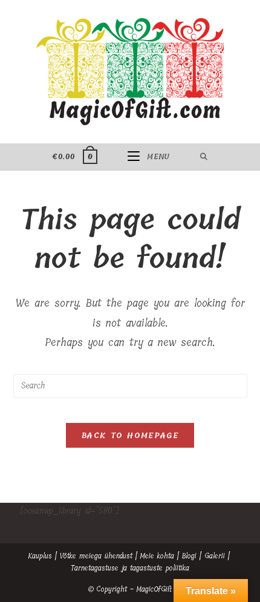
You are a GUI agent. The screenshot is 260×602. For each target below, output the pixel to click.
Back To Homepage (130, 435)
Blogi (189, 556)
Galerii (214, 556)
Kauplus (40, 556)
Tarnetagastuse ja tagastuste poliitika (130, 568)
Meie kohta (157, 556)
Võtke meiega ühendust (96, 556)
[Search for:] (204, 156)
